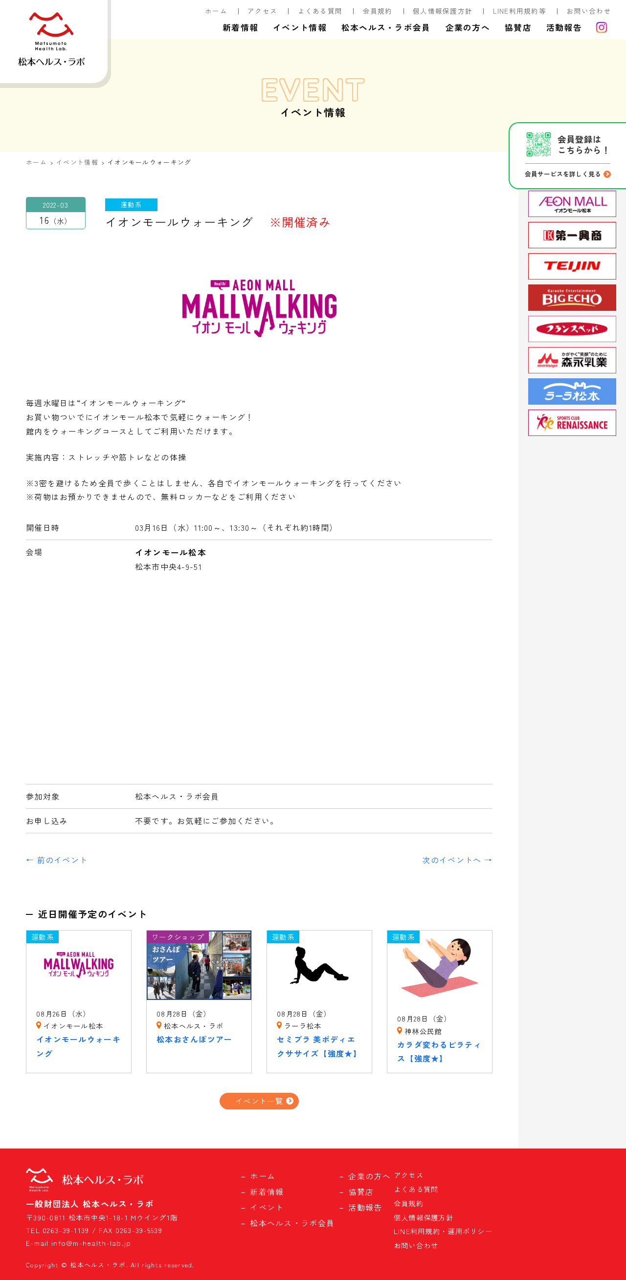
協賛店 (518, 27)
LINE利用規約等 (520, 11)
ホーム (216, 11)
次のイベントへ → (457, 860)
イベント (267, 1207)
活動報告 (564, 27)
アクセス (262, 11)
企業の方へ (468, 27)
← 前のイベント (57, 860)
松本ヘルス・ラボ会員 (386, 27)
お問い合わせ (588, 11)
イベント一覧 (259, 1100)
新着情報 (240, 27)
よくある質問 (320, 11)
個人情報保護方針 (442, 11)
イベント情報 (300, 27)
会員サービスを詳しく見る (563, 173)
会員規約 (378, 11)
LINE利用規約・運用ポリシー (443, 1231)
